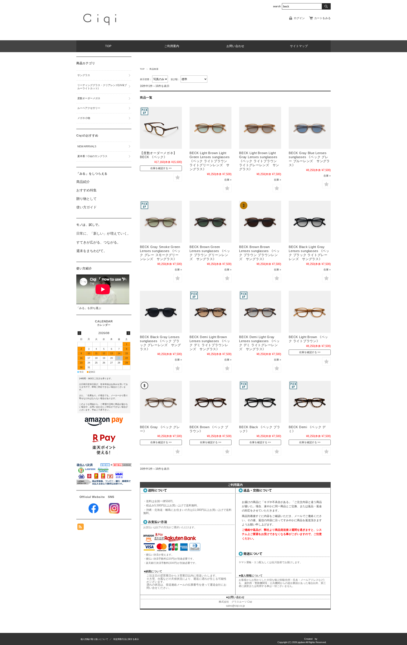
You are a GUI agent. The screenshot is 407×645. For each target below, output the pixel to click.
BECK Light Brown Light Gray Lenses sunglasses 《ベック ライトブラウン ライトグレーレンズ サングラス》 (259, 161)
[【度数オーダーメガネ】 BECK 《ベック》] (161, 128)
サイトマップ (299, 46)
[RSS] (80, 527)
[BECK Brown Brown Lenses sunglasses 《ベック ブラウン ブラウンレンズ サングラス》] (260, 222)
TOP (108, 46)
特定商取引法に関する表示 (126, 639)
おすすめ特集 (86, 190)
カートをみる (322, 18)
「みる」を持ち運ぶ (88, 308)
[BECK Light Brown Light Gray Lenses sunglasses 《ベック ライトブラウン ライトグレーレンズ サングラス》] (260, 128)
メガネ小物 (83, 118)
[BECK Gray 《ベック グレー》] (161, 402)
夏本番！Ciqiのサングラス (92, 156)
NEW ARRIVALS (86, 146)
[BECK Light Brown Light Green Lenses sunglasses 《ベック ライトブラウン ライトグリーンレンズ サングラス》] (210, 128)
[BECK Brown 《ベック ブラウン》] (210, 402)
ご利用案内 (171, 46)
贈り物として (86, 199)
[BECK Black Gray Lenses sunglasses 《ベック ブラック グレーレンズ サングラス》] (161, 312)
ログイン (299, 18)
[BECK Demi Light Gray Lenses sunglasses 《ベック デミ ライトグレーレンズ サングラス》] (260, 312)
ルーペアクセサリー (88, 108)
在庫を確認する (159, 168)
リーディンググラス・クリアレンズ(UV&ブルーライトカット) (102, 87)
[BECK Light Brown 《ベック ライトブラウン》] (310, 312)
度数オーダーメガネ (88, 98)
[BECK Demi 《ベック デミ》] (310, 402)
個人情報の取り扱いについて (94, 639)
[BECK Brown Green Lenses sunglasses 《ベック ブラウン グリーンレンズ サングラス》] (210, 222)
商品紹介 (83, 182)
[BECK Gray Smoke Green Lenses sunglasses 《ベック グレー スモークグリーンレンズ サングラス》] (161, 222)
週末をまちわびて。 (91, 251)
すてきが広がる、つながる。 (98, 242)
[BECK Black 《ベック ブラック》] (260, 402)
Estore (323, 639)
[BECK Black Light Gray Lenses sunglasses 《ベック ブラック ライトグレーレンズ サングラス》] (310, 222)
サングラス (83, 75)
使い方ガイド (86, 207)
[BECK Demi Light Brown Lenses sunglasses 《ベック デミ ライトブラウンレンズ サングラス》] (210, 312)
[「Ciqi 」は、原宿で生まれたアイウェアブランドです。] (100, 37)
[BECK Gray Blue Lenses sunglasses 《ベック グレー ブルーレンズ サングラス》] (310, 128)
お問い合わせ (235, 46)
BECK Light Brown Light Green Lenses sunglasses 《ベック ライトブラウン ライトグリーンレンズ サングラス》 (210, 161)
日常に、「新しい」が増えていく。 (103, 233)
